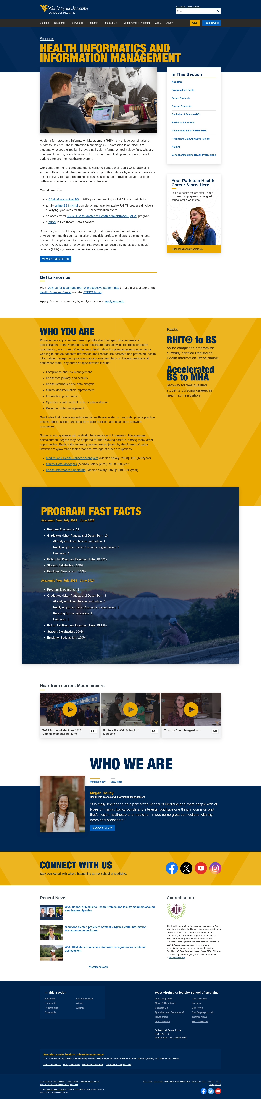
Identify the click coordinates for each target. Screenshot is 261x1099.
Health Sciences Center (55, 292)
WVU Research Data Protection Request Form (59, 1085)
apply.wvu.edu (114, 301)
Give (194, 23)
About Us (177, 82)
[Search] (218, 11)
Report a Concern (52, 1064)
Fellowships (76, 23)
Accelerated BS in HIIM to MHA (189, 130)
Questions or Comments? (169, 1012)
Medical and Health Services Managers (72, 458)
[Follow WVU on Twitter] (211, 1091)
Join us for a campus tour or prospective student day (83, 287)
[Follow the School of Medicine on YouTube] (201, 868)
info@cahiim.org (177, 957)
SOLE (218, 1081)
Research (93, 23)
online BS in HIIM (66, 205)
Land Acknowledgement (89, 1081)
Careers (196, 1003)
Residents (59, 23)
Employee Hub (215, 1085)
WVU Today (196, 1081)
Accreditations (46, 1081)
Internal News (199, 1017)
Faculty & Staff (111, 23)
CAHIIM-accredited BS (63, 199)
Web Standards (59, 1081)
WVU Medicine (200, 1021)
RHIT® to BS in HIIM (183, 122)
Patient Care (212, 23)
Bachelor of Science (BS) (186, 114)
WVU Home (180, 6)
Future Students (181, 98)
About (158, 23)
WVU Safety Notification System (177, 1081)
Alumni (170, 23)
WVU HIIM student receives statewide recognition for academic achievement (105, 949)
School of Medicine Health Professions (194, 155)
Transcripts (161, 1017)
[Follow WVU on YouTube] (218, 1091)
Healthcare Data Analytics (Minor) (191, 139)
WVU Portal (147, 1081)
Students (44, 23)
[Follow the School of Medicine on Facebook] (172, 868)
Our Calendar (162, 1021)
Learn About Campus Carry (119, 1064)
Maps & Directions (165, 1003)
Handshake (158, 1081)
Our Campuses (163, 998)
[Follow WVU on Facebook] (204, 1091)
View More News (98, 967)
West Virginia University (56, 1089)
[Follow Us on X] (186, 868)
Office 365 (211, 1081)
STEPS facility (92, 292)
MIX (204, 1081)
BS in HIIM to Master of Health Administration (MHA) (102, 216)
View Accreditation (55, 259)
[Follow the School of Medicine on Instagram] (215, 868)
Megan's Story (102, 828)
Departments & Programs (136, 23)
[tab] (98, 781)
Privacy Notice (72, 1081)
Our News (197, 1007)
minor (52, 222)
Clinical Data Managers (61, 464)
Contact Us (161, 1007)
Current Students (181, 106)
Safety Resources (71, 1064)
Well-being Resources (92, 1064)
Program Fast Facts (183, 90)
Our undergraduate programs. (187, 249)
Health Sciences (193, 6)
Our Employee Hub (202, 1012)
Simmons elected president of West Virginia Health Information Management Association (105, 929)
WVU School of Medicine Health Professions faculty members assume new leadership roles (110, 908)
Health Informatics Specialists (65, 470)
